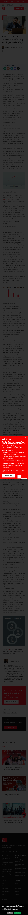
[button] (25, 437)
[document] (14, 457)
